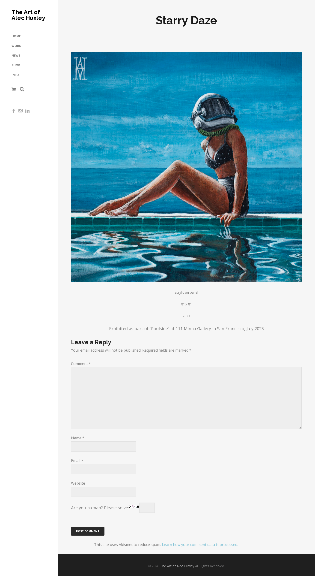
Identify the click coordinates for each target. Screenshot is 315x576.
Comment (81, 363)
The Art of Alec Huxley (28, 15)
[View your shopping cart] (14, 89)
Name (77, 437)
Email (77, 460)
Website (78, 483)
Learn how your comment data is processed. (200, 544)
